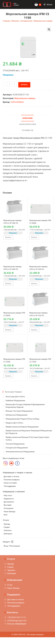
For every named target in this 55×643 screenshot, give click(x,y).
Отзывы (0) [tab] (27, 130)
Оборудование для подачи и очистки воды (22, 419)
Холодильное (26, 21)
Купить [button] (8, 237)
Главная (6, 21)
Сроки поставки (10, 483)
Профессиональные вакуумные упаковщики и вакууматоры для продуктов (29, 431)
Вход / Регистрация (12, 546)
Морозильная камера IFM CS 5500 (14, 360)
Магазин (15, 21)
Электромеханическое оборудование (20, 451)
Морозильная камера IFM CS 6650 (14, 314)
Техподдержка (10, 486)
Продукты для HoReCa (14, 423)
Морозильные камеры (43, 21)
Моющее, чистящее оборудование (19, 411)
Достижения (9, 502)
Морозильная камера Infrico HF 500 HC (12, 221)
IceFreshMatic (17, 102)
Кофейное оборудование (15, 400)
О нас (9, 584)
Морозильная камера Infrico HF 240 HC (38, 267)
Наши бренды (9, 511)
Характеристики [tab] (27, 124)
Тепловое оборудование (15, 444)
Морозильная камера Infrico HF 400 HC (12, 267)
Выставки (8, 505)
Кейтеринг (8, 533)
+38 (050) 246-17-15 (16, 617)
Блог (6, 514)
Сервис (7, 527)
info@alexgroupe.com (17, 620)
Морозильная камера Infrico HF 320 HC (38, 314)
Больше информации (16, 623)
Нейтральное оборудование (16, 415)
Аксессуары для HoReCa (15, 396)
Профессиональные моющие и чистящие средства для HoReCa (27, 438)
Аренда (7, 524)
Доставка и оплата (11, 476)
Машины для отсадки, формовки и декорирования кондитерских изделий (25, 405)
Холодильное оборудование (17, 447)
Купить (24, 85)
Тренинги (8, 530)
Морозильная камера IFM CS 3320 (40, 360)
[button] (49, 29)
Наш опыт (8, 495)
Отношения (8, 508)
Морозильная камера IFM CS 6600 (40, 221)
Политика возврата (12, 479)
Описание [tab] (27, 118)
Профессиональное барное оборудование (22, 427)
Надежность (9, 498)
